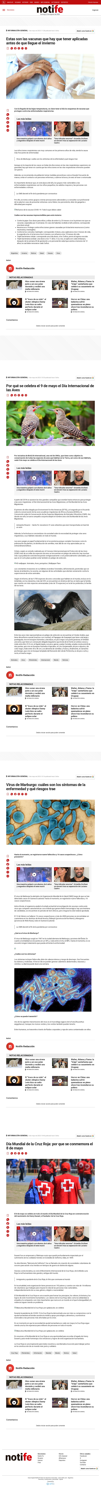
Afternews (55, 2)
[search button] (3, 2)
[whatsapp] (12, 48)
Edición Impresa (93, 2)
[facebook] (15, 48)
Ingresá (95, 10)
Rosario (18, 2)
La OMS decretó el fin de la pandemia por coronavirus (36, 194)
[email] (22, 48)
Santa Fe (10, 2)
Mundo (36, 2)
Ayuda (61, 1479)
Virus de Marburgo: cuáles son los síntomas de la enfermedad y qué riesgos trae (47, 159)
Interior (25, 2)
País (31, 2)
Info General (45, 2)
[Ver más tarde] (7, 48)
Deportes (64, 2)
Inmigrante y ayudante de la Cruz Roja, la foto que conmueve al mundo (43, 1279)
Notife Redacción (25, 268)
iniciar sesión (45, 326)
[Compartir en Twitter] (19, 48)
